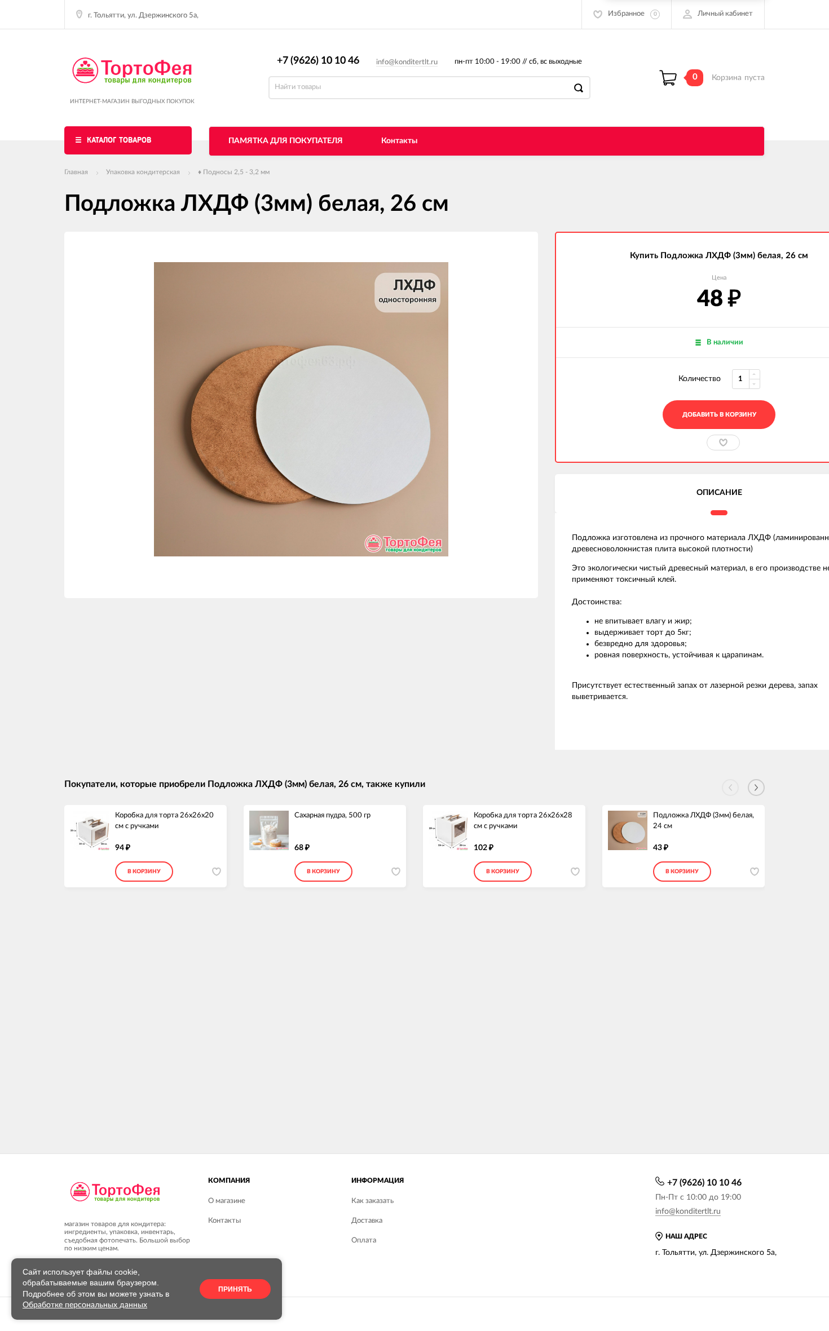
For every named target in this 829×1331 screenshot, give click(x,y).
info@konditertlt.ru (407, 62)
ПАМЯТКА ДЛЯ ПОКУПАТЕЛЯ (285, 141)
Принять (235, 1289)
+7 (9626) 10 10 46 (318, 61)
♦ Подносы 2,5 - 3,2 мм (234, 172)
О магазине (226, 1201)
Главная (76, 172)
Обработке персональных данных (85, 1305)
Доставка (366, 1220)
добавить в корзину (719, 415)
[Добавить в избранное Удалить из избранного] (723, 442)
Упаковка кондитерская (143, 172)
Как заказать (372, 1201)
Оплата (363, 1240)
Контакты (399, 141)
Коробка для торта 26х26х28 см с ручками (523, 821)
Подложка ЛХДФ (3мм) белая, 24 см (703, 821)
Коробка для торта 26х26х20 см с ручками (164, 821)
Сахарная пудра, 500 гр (332, 815)
